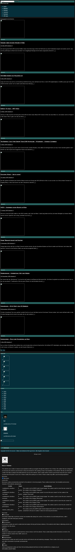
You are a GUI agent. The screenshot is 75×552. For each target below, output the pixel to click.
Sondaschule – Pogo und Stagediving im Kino (15, 339)
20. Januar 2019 (4, 178)
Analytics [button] (4, 528)
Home (5, 6)
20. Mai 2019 (4, 46)
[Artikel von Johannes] (5, 430)
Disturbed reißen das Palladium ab (12, 75)
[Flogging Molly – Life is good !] (6, 365)
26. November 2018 (5, 276)
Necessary (6, 478)
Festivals (6, 14)
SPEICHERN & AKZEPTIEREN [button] (9, 549)
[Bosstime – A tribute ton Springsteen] (6, 375)
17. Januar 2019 (4, 211)
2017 (5, 403)
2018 (5, 401)
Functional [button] (4, 513)
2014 (5, 409)
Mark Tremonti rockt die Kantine (12, 240)
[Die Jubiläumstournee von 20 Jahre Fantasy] (6, 380)
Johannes (9, 46)
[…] (55, 51)
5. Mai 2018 (3, 342)
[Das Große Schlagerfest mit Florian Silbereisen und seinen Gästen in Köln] (6, 385)
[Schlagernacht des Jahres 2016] (6, 370)
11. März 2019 (4, 145)
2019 (5, 399)
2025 (5, 392)
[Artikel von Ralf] (5, 418)
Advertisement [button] (5, 536)
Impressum (6, 448)
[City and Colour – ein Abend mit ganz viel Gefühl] (6, 360)
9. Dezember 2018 (5, 243)
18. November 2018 (5, 309)
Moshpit (6, 10)
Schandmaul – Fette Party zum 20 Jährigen (14, 306)
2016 (5, 405)
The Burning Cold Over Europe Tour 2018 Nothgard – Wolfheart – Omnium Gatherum (29, 141)
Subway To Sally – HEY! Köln (10, 108)
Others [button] (3, 543)
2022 (5, 397)
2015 (5, 407)
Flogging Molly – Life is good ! (11, 174)
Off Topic (6, 16)
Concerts (6, 12)
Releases (6, 8)
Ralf (4, 421)
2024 (5, 394)
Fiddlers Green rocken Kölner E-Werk (13, 43)
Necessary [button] (4, 476)
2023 (5, 395)
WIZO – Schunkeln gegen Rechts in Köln (14, 207)
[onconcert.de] (4, 3)
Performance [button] (5, 520)
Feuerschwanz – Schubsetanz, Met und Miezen (15, 273)
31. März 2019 (4, 112)
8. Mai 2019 (3, 79)
